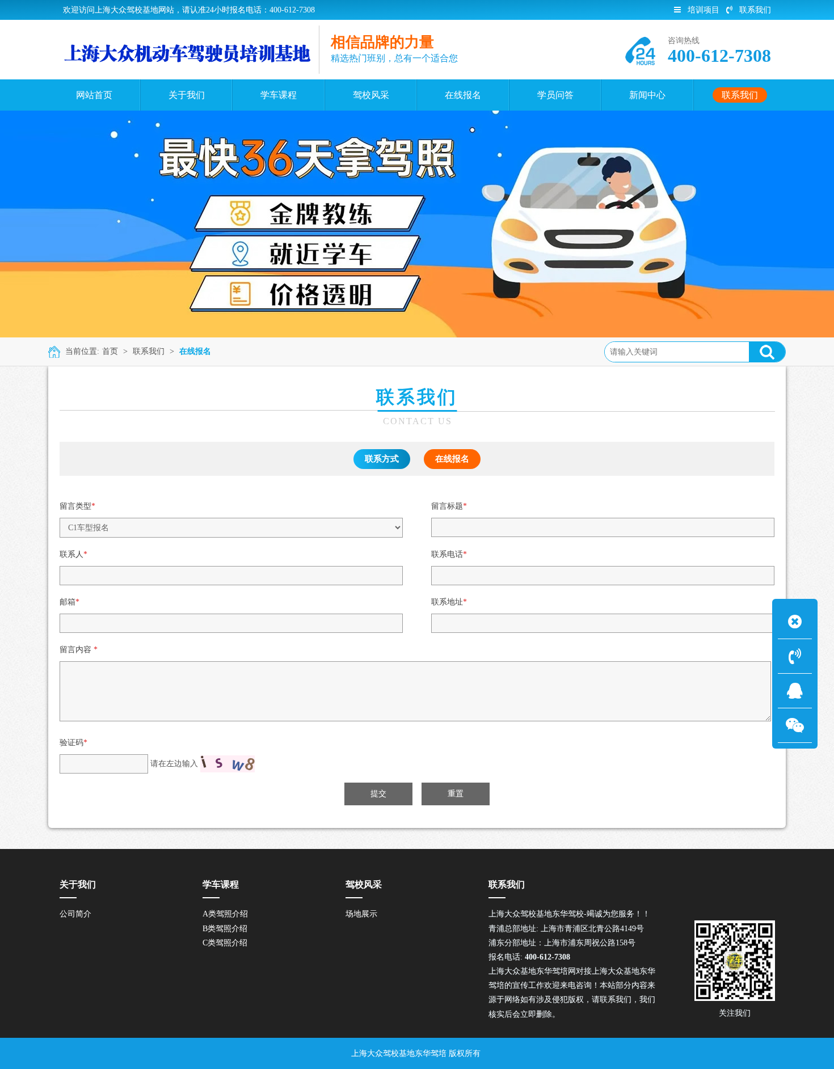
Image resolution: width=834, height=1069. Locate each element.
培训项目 (703, 10)
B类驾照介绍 (225, 928)
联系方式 (382, 458)
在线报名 (195, 351)
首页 (110, 351)
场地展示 (361, 914)
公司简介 (75, 914)
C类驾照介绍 (225, 943)
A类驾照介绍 (225, 914)
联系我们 (755, 10)
